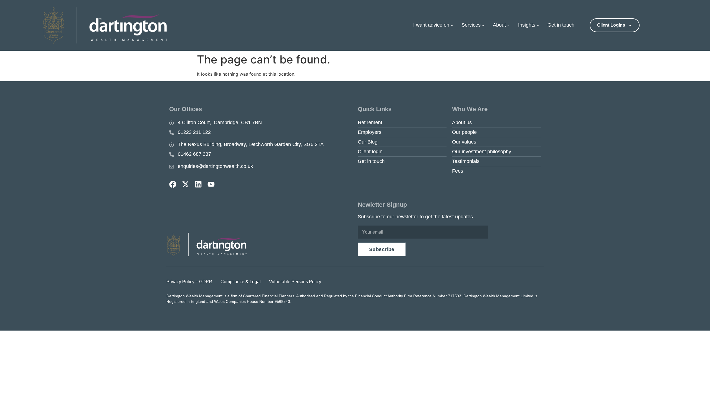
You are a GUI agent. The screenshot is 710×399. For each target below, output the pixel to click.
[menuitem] (436, 25)
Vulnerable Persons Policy (295, 281)
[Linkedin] (198, 184)
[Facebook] (172, 184)
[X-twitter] (185, 184)
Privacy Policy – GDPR (189, 281)
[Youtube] (211, 184)
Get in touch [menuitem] (560, 25)
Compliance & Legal (240, 281)
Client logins (611, 25)
